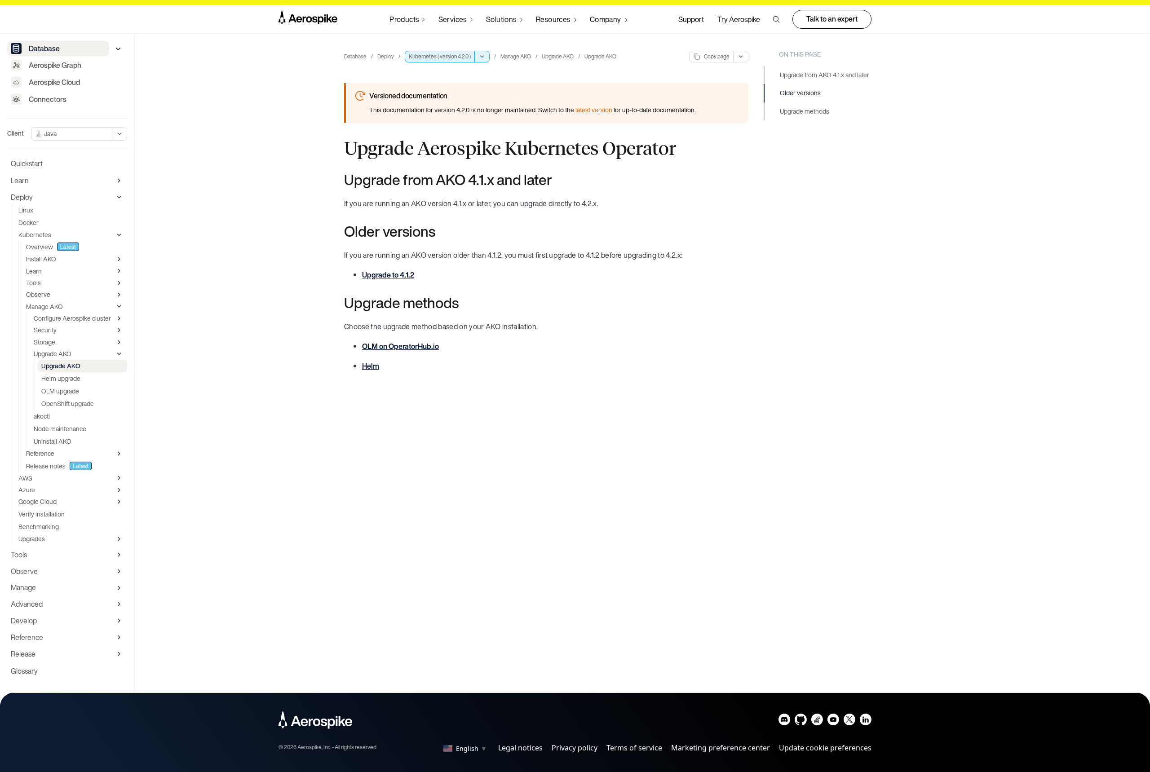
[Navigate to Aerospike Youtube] (833, 721)
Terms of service (634, 748)
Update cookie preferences (825, 748)
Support (691, 19)
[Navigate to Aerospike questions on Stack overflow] (817, 721)
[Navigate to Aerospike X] (849, 721)
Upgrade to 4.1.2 (388, 274)
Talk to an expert (832, 18)
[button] (776, 19)
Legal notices (520, 748)
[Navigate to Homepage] (308, 19)
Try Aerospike (738, 19)
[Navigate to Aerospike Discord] (784, 721)
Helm (370, 366)
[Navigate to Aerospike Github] (801, 721)
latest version (593, 110)
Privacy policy (574, 748)
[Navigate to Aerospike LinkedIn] (865, 721)
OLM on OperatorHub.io (400, 346)
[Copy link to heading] (558, 179)
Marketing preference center (720, 748)
